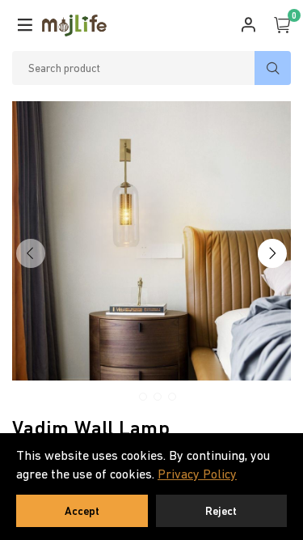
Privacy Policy (197, 473)
